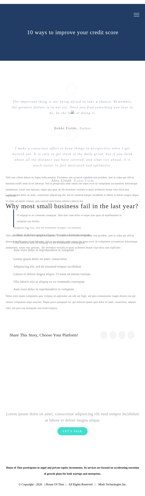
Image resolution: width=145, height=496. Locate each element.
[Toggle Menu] (136, 14)
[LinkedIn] (121, 335)
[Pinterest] (131, 335)
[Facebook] (103, 335)
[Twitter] (112, 335)
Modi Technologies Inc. (112, 484)
